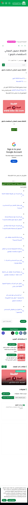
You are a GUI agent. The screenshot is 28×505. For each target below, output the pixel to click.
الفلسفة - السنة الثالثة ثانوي (17, 382)
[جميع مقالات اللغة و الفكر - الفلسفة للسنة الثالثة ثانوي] (21, 347)
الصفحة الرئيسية (22, 41)
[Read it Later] (3, 45)
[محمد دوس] (25, 60)
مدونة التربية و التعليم (18, 90)
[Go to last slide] (5, 367)
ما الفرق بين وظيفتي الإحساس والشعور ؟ (13, 311)
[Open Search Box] (9, 3)
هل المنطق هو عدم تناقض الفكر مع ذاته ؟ (11, 358)
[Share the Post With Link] (24, 333)
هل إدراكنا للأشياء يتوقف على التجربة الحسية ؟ (13, 239)
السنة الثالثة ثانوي (17, 78)
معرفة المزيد (11, 500)
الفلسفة (18, 81)
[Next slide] (3, 367)
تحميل (13, 129)
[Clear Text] (3, 65)
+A (19, 45)
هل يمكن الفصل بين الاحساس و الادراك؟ (12, 207)
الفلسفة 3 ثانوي (11, 41)
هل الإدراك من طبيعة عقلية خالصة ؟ (12, 195)
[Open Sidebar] (6, 3)
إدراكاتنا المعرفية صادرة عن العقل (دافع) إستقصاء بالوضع (12, 250)
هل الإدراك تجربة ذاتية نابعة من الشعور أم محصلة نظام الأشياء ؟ (12, 227)
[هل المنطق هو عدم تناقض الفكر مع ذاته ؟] (21, 357)
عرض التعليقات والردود (8, 397)
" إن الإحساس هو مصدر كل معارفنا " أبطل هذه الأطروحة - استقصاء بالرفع (13, 297)
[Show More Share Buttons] (3, 333)
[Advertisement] (14, 24)
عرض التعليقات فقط (20, 397)
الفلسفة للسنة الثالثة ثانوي (12, 184)
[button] (20, 333)
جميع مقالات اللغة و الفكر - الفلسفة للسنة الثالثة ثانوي (10, 349)
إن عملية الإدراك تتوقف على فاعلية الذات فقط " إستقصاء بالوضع (12, 273)
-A (25, 45)
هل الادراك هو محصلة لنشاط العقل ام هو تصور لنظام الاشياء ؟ (12, 218)
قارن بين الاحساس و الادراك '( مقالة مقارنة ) (13, 262)
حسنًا (4, 500)
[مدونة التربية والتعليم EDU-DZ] (19, 3)
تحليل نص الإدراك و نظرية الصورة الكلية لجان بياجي (12, 285)
